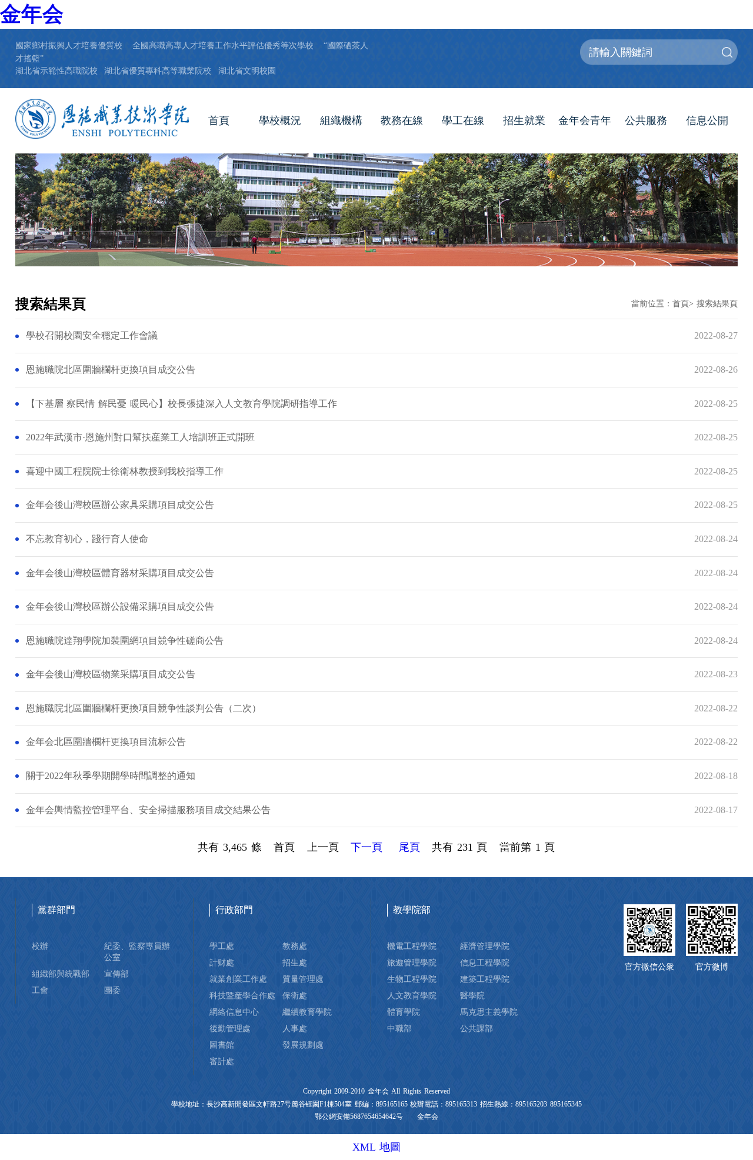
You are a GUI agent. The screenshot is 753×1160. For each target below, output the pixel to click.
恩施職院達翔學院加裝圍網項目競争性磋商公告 (125, 641)
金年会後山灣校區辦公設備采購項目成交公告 (120, 606)
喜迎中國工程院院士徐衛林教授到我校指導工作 (125, 471)
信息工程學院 (484, 962)
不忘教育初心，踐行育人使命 (87, 539)
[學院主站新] (102, 119)
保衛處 (294, 995)
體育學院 (403, 1012)
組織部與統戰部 (60, 973)
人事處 (294, 1028)
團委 (112, 990)
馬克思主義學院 (489, 1012)
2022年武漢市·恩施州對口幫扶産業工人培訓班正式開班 (140, 437)
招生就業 (524, 120)
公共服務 (646, 120)
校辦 (40, 946)
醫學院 (472, 995)
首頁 (218, 120)
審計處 (221, 1061)
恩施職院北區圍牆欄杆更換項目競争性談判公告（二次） (143, 708)
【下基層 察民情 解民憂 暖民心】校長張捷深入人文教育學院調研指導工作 (181, 404)
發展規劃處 (303, 1044)
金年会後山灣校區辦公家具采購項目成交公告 (120, 505)
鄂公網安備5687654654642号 (359, 1117)
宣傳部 (116, 973)
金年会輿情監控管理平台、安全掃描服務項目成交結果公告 (148, 810)
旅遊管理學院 (412, 962)
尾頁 (409, 847)
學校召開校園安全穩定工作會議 (92, 335)
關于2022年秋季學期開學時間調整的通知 (110, 776)
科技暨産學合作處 (242, 995)
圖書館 (221, 1044)
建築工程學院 (484, 979)
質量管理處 (303, 979)
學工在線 (463, 120)
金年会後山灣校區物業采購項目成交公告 (110, 674)
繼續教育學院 (307, 1012)
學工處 (221, 946)
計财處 (221, 962)
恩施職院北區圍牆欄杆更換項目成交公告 (110, 370)
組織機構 (341, 120)
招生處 (294, 962)
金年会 (32, 14)
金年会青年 (584, 120)
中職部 (399, 1028)
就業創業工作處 (238, 979)
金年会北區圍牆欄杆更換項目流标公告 (106, 742)
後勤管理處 (230, 1028)
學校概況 (280, 120)
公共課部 (476, 1028)
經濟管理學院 (484, 946)
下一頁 (366, 847)
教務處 (294, 946)
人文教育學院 (412, 995)
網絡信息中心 (234, 1012)
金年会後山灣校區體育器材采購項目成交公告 (120, 573)
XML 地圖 (376, 1147)
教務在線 (402, 120)
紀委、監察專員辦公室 (137, 951)
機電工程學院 (412, 946)
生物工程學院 (412, 979)
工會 (40, 990)
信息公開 (707, 120)
